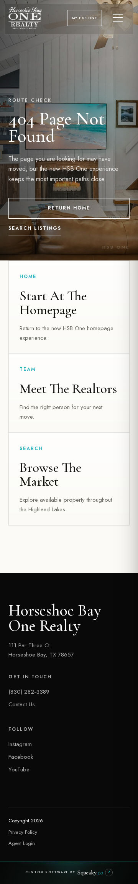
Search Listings (34, 228)
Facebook (20, 757)
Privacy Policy (22, 832)
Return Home (69, 208)
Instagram (20, 744)
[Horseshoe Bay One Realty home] (25, 18)
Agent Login (21, 843)
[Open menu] (118, 18)
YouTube (19, 769)
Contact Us (21, 704)
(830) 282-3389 (28, 692)
